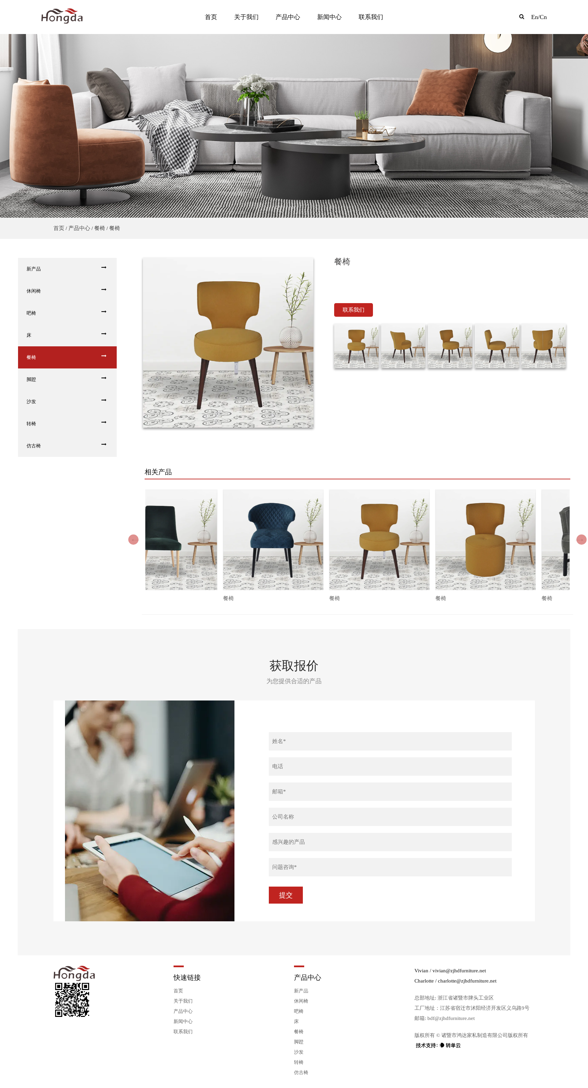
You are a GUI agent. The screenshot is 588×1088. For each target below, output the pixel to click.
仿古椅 (34, 445)
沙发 (31, 401)
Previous (137, 540)
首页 (211, 17)
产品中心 (288, 17)
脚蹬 (31, 379)
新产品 (34, 268)
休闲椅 (34, 291)
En (534, 17)
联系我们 (371, 17)
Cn (543, 17)
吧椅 (31, 313)
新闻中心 (329, 17)
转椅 (31, 423)
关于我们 (246, 17)
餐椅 (99, 228)
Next (581, 540)
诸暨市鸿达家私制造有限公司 (474, 1035)
